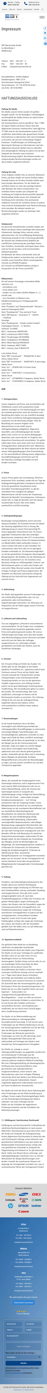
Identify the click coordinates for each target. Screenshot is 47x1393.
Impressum (18, 1390)
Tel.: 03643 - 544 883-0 (23, 1259)
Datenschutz (28, 1390)
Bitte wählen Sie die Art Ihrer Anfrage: (20, 1353)
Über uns (12, 9)
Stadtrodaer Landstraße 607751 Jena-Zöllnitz (24, 1278)
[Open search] (42, 9)
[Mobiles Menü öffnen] (41, 17)
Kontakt (36, 9)
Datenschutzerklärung (14, 1373)
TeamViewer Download (23, 1303)
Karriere (4, 9)
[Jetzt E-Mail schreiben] (45, 33)
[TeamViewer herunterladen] (45, 38)
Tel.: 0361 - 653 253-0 (23, 1235)
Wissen (19, 9)
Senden (24, 1363)
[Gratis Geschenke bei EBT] (45, 43)
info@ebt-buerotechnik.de (23, 1242)
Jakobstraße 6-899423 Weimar (23, 1254)
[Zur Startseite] (12, 17)
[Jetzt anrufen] (45, 28)
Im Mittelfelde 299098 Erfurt (23, 1229)
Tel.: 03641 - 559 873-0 (23, 1284)
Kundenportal (28, 9)
